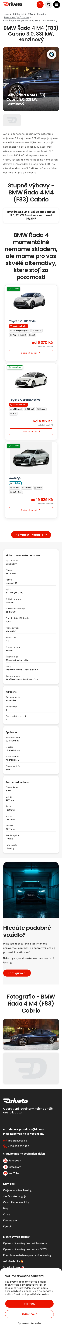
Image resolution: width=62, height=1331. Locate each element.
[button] (56, 4)
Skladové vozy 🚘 (13, 1267)
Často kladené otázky (16, 1202)
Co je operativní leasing (17, 1190)
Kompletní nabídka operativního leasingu (27, 1255)
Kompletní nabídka (29, 535)
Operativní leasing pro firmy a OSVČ (25, 1249)
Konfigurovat (17, 973)
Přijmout (29, 1303)
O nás (6, 1214)
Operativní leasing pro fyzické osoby (25, 1243)
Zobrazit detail (29, 353)
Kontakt (7, 1226)
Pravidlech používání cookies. (31, 1294)
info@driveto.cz (17, 1140)
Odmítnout (29, 1314)
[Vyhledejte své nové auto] (40, 4)
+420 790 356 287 (18, 1146)
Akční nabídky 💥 (13, 1261)
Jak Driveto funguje (14, 1196)
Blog (6, 1208)
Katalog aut (10, 1220)
